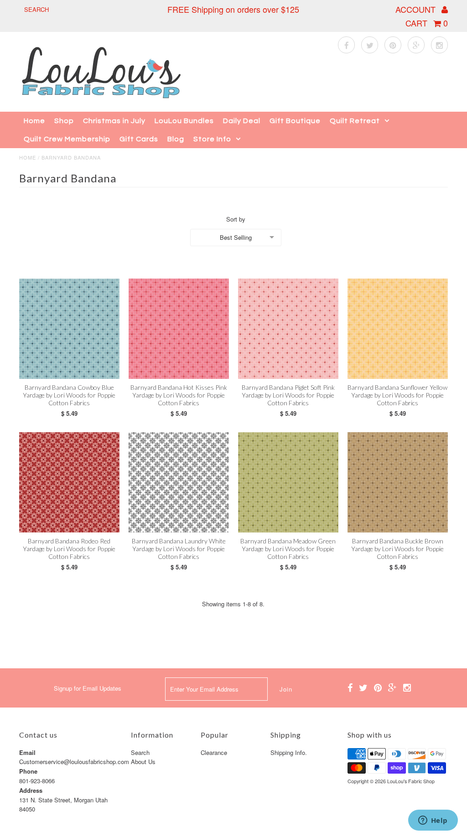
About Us (143, 761)
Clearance (214, 752)
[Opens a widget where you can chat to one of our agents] (433, 821)
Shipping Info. (288, 752)
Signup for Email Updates (87, 688)
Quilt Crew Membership (67, 139)
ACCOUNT (416, 9)
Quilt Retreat (355, 120)
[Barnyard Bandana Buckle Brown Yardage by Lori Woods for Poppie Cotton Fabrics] (398, 482)
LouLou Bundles (184, 120)
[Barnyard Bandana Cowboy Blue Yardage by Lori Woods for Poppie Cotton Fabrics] (69, 329)
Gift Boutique (295, 120)
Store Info (212, 139)
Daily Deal (241, 120)
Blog (175, 139)
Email (27, 752)
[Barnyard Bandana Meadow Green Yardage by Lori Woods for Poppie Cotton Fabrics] (288, 482)
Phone (28, 771)
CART (426, 23)
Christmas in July (114, 120)
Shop (64, 120)
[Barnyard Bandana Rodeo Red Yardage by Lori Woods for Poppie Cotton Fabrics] (69, 482)
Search (140, 752)
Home (34, 120)
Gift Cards (138, 139)
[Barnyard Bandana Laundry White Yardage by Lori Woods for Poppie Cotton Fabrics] (179, 482)
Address (30, 790)
